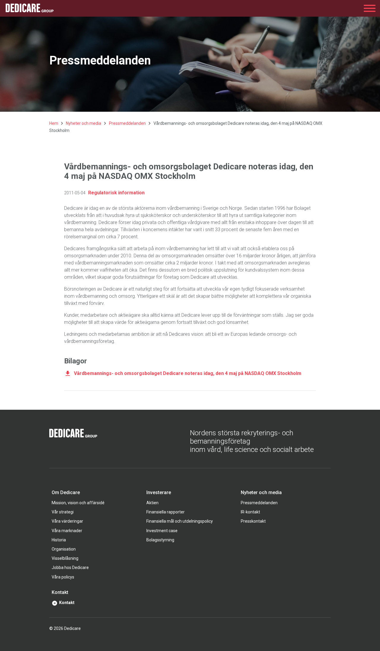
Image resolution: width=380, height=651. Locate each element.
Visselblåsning (65, 558)
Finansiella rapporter (165, 512)
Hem (53, 123)
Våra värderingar (67, 521)
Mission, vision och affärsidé (78, 502)
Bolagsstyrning (160, 539)
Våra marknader (67, 530)
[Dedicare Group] (30, 8)
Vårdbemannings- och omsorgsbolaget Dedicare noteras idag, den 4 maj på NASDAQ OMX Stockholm (187, 373)
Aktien (152, 502)
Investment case (162, 530)
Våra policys (63, 577)
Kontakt (67, 602)
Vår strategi (63, 512)
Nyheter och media (83, 123)
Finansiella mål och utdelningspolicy (179, 521)
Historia (59, 539)
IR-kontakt (250, 512)
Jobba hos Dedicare (70, 567)
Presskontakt (253, 521)
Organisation (64, 549)
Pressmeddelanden (127, 123)
